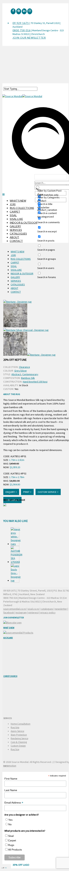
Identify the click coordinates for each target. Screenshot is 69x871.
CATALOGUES (18, 233)
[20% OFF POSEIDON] (15, 555)
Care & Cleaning (19, 742)
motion (9, 765)
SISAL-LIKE (16, 218)
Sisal (11, 835)
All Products (15, 849)
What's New (8, 627)
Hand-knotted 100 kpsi (35, 381)
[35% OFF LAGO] (15, 573)
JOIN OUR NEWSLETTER (29, 37)
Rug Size (15, 749)
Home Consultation (20, 723)
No (10, 824)
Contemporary (30, 374)
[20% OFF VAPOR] (15, 536)
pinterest (33, 612)
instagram (21, 612)
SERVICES (16, 229)
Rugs (11, 845)
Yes (10, 819)
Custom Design (18, 745)
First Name (10, 778)
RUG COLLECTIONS (22, 207)
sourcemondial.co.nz (14, 608)
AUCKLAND (8, 637)
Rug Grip (15, 727)
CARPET (15, 211)
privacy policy (48, 612)
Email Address (13, 802)
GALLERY (15, 226)
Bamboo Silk (28, 378)
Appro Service (17, 731)
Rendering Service (19, 738)
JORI (13, 204)
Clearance (24, 367)
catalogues (47, 608)
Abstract (16, 374)
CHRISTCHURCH (10, 676)
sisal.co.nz (33, 608)
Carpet (12, 840)
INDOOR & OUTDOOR (23, 222)
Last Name (10, 790)
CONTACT (16, 240)
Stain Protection (19, 734)
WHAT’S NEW (18, 200)
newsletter (61, 608)
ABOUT (14, 237)
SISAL (13, 215)
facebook (8, 612)
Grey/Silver (20, 370)
